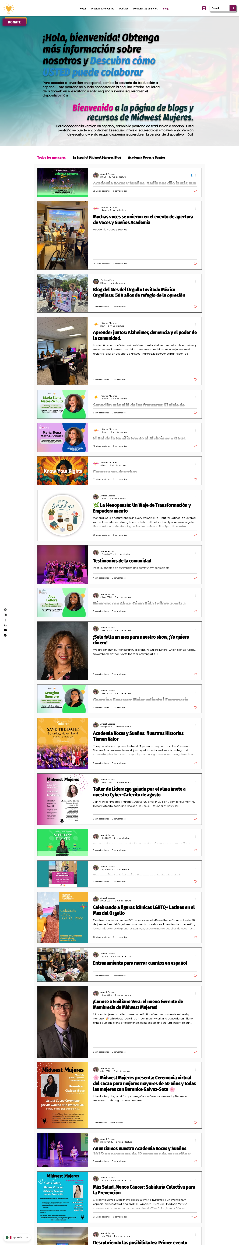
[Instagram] (5, 615)
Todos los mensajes (51, 157)
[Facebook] (5, 620)
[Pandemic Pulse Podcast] (5, 635)
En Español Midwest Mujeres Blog (97, 157)
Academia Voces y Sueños (147, 157)
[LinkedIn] (5, 625)
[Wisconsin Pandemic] (5, 610)
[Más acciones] (196, 175)
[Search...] (232, 8)
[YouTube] (5, 630)
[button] (145, 9)
